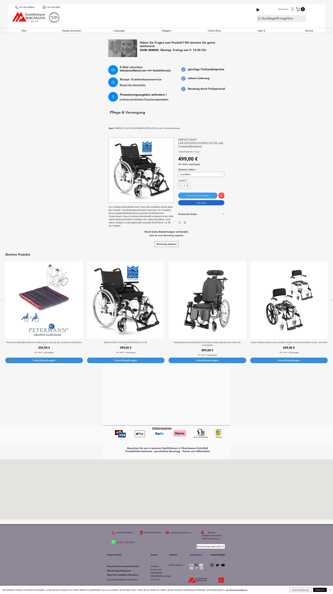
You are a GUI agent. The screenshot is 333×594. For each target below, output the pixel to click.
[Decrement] (181, 185)
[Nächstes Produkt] (331, 300)
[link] (301, 9)
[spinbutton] (184, 185)
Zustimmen (320, 590)
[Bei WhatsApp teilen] (179, 222)
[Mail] (113, 70)
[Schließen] (329, 590)
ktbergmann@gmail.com (133, 70)
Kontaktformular (162, 70)
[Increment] (188, 185)
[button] (119, 30)
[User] (113, 97)
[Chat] (113, 82)
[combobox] (201, 174)
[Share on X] (184, 222)
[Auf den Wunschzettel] (221, 196)
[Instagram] (212, 565)
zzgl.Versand (194, 164)
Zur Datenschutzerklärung (236, 590)
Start (111, 128)
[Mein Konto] (292, 9)
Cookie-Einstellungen (300, 590)
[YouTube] (223, 565)
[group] (166, 312)
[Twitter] (217, 565)
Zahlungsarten (196, 555)
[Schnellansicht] (44, 300)
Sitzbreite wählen (187, 169)
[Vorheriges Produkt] (1, 300)
